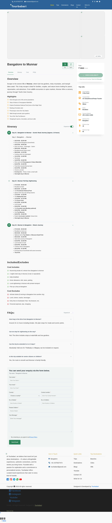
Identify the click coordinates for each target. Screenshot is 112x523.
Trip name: (12, 373)
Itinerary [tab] (20, 72)
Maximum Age (86, 129)
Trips (57, 5)
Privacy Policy (33, 437)
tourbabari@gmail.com (32, 1)
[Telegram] (4, 518)
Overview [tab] (10, 72)
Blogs (72, 5)
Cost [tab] (27, 72)
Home (52, 5)
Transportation (86, 97)
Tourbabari (95, 486)
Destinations (64, 5)
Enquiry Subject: (14, 407)
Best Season (86, 102)
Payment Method (87, 113)
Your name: (12, 377)
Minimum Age (86, 124)
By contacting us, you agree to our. (24, 437)
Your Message (13, 415)
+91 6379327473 (18, 1)
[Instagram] (2, 518)
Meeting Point (86, 118)
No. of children (45, 400)
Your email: (12, 384)
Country (11, 392)
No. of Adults (13, 400)
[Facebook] (0, 518)
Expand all (67, 126)
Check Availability (91, 75)
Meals (84, 107)
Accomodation (86, 91)
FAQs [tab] (34, 72)
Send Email (15, 442)
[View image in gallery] (43, 35)
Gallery (99, 56)
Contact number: (46, 392)
